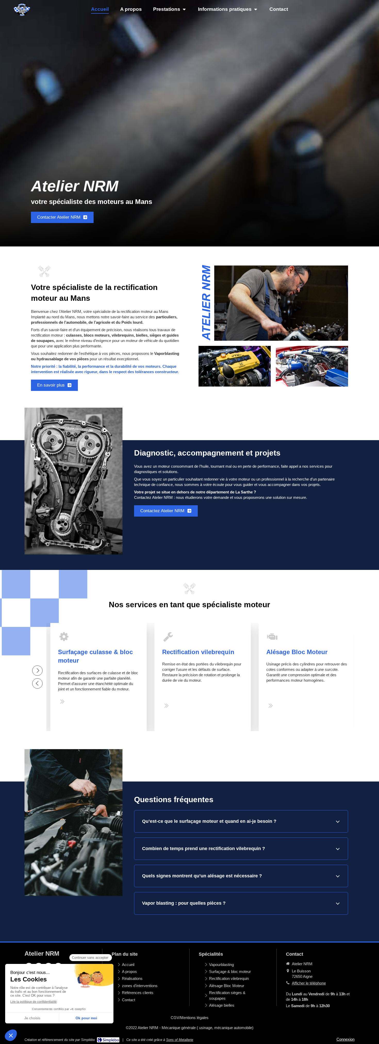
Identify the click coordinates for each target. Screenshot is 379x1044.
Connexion (345, 1039)
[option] (98, 677)
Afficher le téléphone (309, 983)
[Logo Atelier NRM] (22, 17)
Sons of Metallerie (179, 1040)
